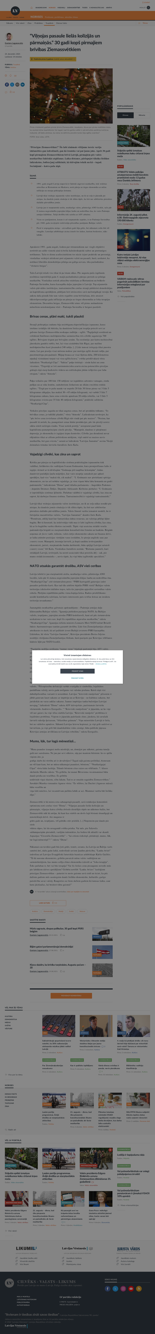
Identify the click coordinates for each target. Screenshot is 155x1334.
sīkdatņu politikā (100, 664)
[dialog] (77, 667)
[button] (77, 678)
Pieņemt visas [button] (77, 671)
